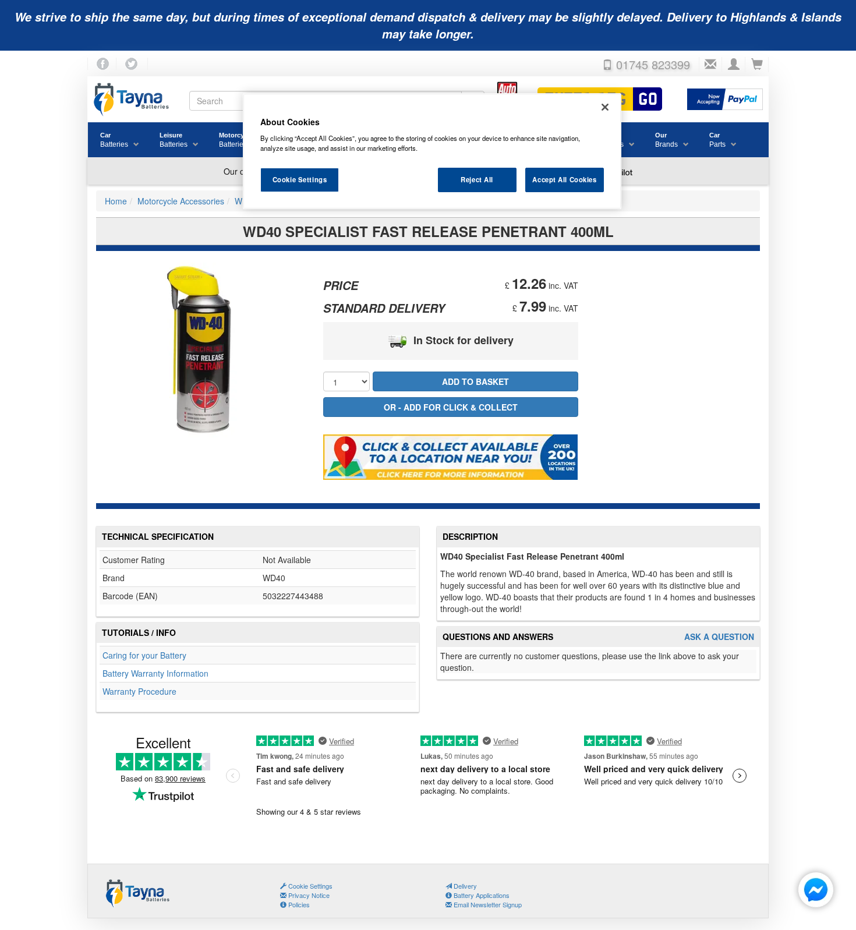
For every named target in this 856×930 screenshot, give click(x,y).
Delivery (464, 885)
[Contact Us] (710, 64)
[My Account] (733, 64)
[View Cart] (757, 64)
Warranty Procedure (139, 691)
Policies (298, 904)
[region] (432, 151)
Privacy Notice (308, 895)
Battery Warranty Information (155, 673)
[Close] (605, 107)
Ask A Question (719, 636)
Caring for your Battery (144, 655)
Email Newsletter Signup (487, 904)
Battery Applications (481, 895)
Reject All (477, 179)
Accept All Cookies (564, 179)
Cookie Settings (300, 179)
